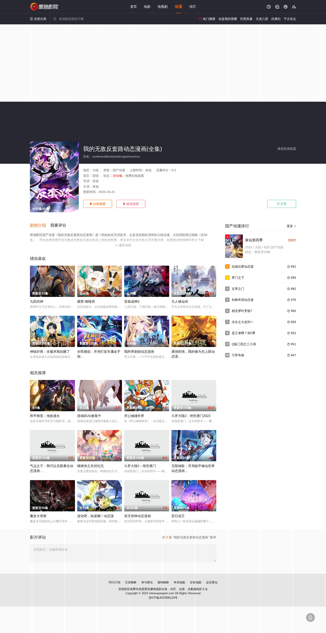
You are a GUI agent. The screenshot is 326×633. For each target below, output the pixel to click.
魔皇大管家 (38, 516)
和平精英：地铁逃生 (45, 416)
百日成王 (178, 516)
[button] (40, 225)
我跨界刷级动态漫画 (139, 351)
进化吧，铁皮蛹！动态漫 (95, 516)
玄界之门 (238, 288)
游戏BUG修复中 (89, 416)
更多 (291, 226)
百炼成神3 (131, 301)
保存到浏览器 (286, 148)
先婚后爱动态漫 (242, 266)
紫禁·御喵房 (86, 301)
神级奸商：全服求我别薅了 (50, 351)
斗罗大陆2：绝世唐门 (140, 466)
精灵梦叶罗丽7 (242, 311)
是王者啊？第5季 (243, 333)
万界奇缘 (238, 355)
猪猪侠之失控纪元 (90, 466)
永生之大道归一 (242, 322)
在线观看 (98, 204)
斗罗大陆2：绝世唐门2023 (190, 416)
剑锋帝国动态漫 (242, 300)
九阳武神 (36, 301)
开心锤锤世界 (134, 416)
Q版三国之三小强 (244, 344)
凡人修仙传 (179, 301)
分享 (282, 204)
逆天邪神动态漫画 (137, 516)
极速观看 (131, 204)
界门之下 (238, 277)
